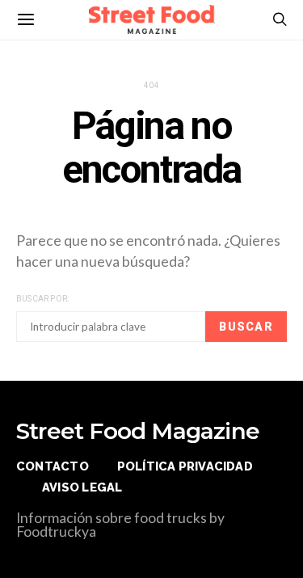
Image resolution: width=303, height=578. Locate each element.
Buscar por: (42, 298)
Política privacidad (185, 466)
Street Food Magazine (137, 431)
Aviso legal (82, 487)
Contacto (52, 466)
